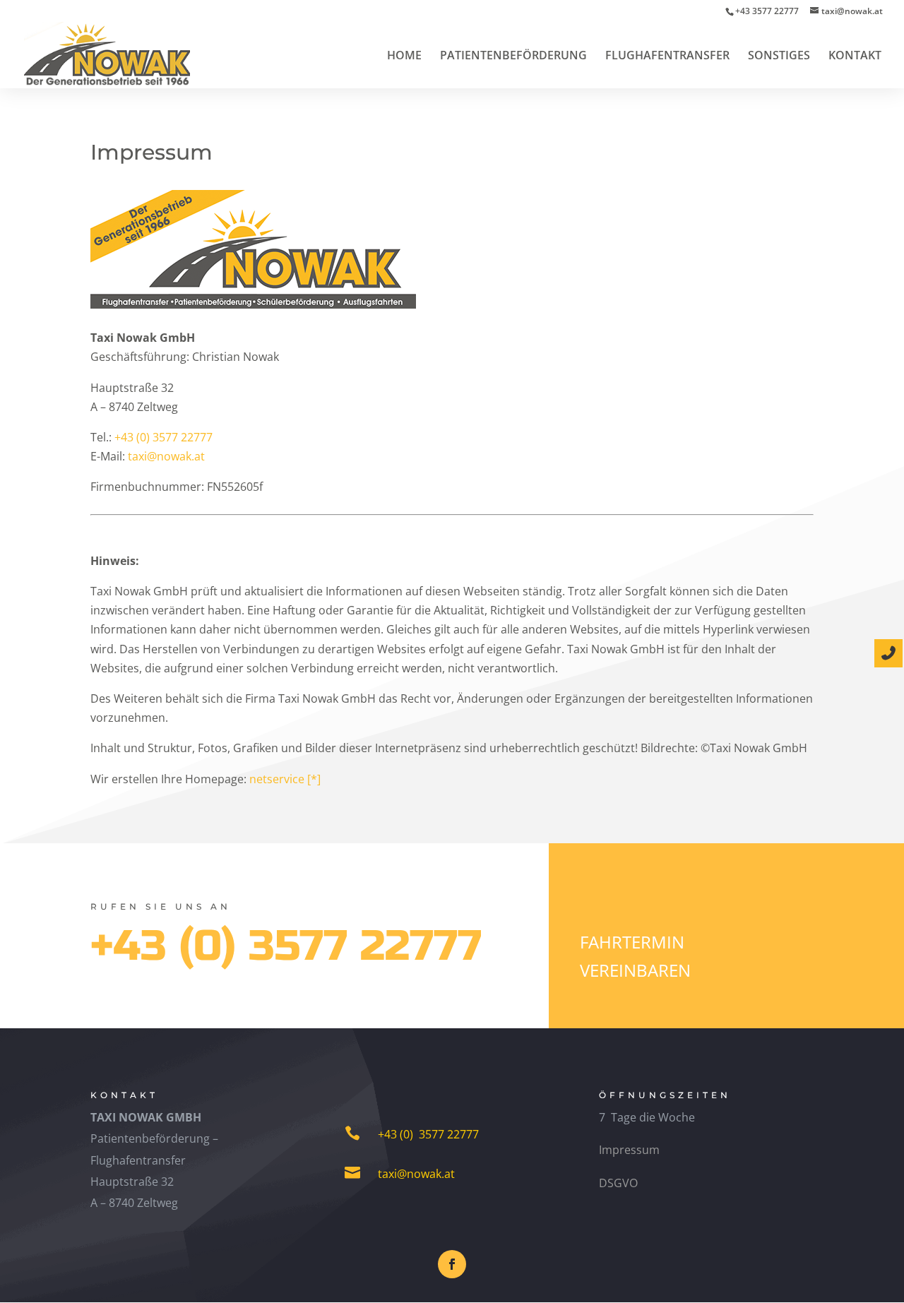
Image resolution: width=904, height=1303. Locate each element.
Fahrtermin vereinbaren (635, 956)
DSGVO (618, 1183)
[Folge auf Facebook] (452, 1264)
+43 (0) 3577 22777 (163, 437)
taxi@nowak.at (166, 456)
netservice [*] (283, 779)
